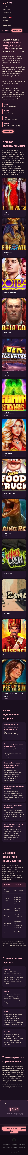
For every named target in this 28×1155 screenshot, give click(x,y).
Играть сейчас (8, 131)
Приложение (6, 23)
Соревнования (7, 12)
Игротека (7, 17)
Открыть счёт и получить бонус (16, 1130)
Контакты (5, 20)
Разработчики (7, 7)
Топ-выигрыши (7, 25)
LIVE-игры (5, 15)
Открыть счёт (17, 30)
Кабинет (6, 30)
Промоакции (6, 9)
